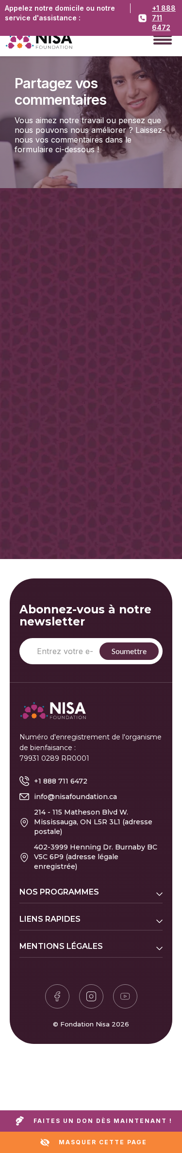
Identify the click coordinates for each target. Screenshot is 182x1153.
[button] (162, 38)
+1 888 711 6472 (164, 18)
